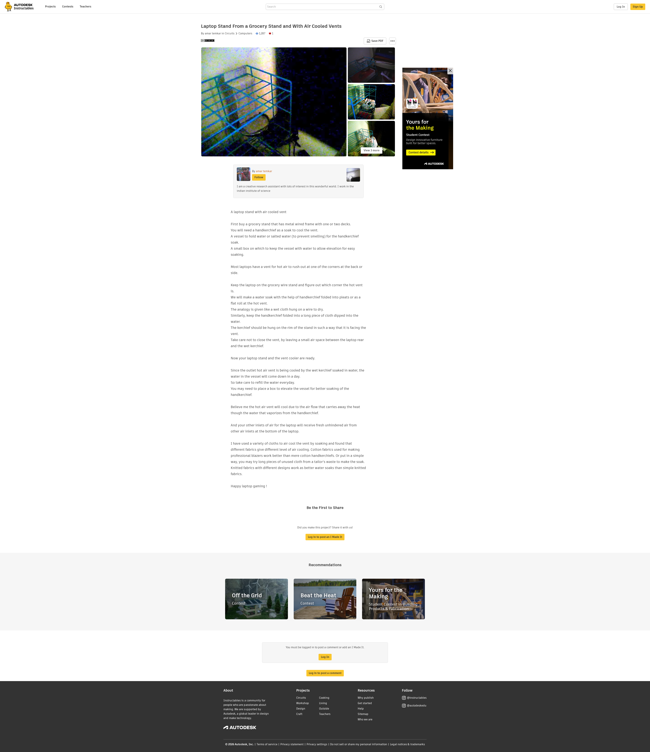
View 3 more (372, 150)
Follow (258, 177)
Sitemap (363, 714)
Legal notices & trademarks (407, 744)
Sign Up (638, 7)
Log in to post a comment (325, 673)
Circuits (229, 33)
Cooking (324, 698)
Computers (245, 33)
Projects (50, 6)
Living (323, 703)
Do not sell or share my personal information (358, 744)
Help (361, 709)
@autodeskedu (416, 705)
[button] (392, 41)
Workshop (302, 703)
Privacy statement (292, 744)
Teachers (85, 6)
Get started (365, 703)
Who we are (365, 719)
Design (300, 709)
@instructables (417, 698)
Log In (621, 7)
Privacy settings (317, 744)
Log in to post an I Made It (325, 537)
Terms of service (267, 744)
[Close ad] (450, 71)
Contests (67, 6)
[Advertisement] (427, 118)
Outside (324, 709)
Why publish (366, 698)
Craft (299, 714)
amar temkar (213, 33)
